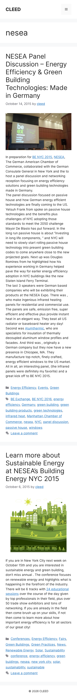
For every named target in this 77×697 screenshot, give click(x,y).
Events (43, 388)
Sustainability (55, 650)
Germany (28, 405)
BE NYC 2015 (42, 157)
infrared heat (15, 416)
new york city (41, 662)
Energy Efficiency (23, 388)
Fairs (62, 639)
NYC (38, 422)
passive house (16, 428)
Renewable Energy (19, 650)
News (61, 644)
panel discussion (55, 422)
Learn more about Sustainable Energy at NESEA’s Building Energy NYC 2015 (35, 467)
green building (47, 405)
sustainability (15, 667)
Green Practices (43, 644)
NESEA (59, 157)
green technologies (48, 410)
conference (19, 656)
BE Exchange (20, 399)
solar (56, 662)
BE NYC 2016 (42, 399)
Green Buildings (17, 644)
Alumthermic (34, 328)
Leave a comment (24, 433)
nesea (28, 422)
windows (35, 428)
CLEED (13, 9)
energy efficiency (42, 656)
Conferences (20, 639)
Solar (39, 650)
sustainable (35, 667)
